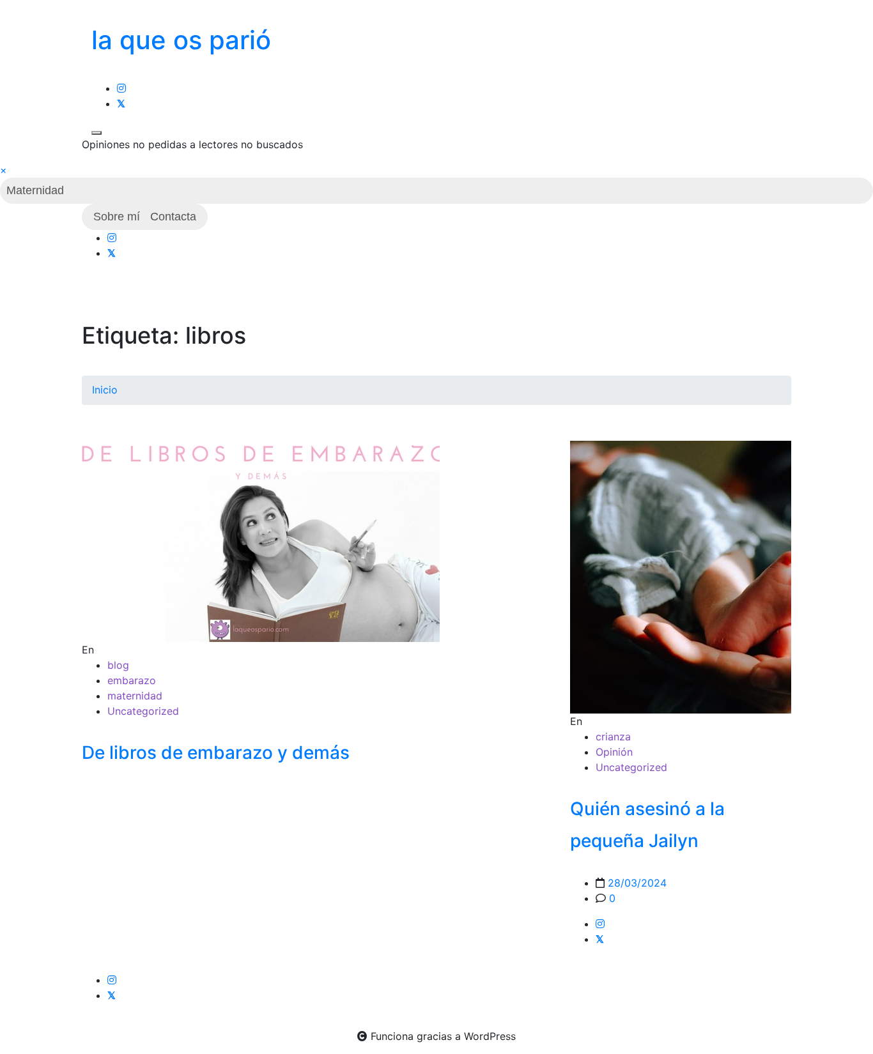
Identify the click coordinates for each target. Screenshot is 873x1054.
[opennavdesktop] (96, 133)
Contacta (173, 216)
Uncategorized (143, 711)
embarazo (131, 680)
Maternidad (35, 190)
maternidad (134, 695)
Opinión (614, 751)
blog (118, 665)
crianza (613, 736)
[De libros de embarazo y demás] (261, 540)
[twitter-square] (121, 103)
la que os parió (181, 40)
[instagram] (121, 88)
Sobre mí (116, 216)
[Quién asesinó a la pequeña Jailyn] (681, 577)
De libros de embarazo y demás (216, 752)
